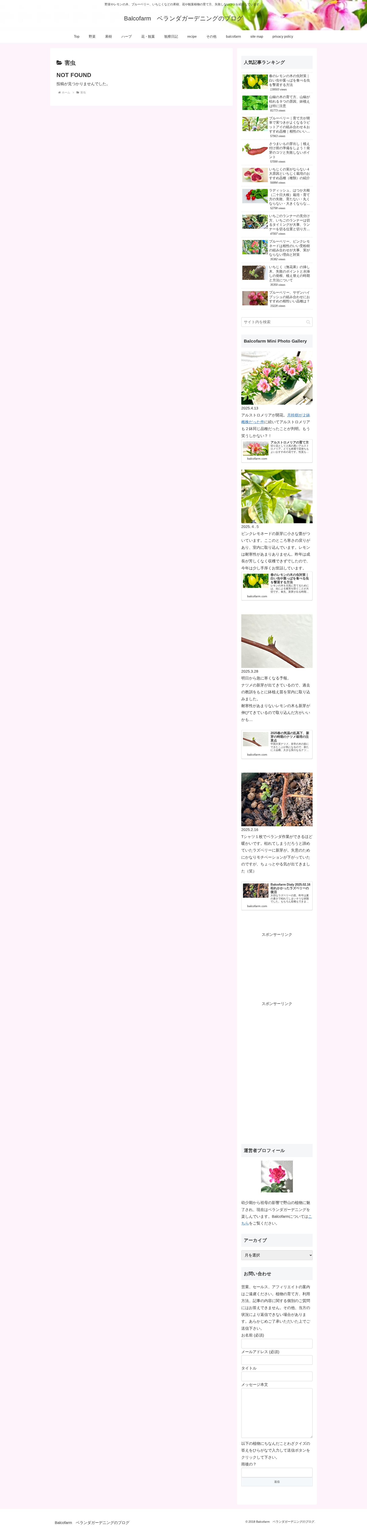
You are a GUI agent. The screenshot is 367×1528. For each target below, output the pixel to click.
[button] (308, 322)
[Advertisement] (277, 964)
